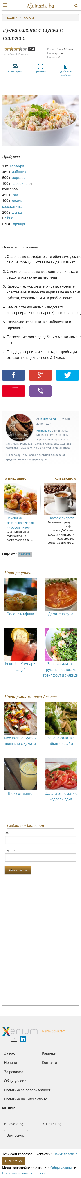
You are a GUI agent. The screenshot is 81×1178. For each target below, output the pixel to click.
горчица (18, 223)
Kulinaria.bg (48, 419)
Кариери (49, 1053)
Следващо (65, 478)
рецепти (11, 17)
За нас (9, 1053)
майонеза (19, 171)
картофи (17, 166)
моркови (18, 177)
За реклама (13, 1072)
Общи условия (61, 1167)
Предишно (15, 478)
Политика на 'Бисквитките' (26, 1099)
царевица (19, 183)
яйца (9, 217)
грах (15, 194)
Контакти (49, 1063)
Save (15, 387)
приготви (40, 71)
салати (29, 17)
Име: (9, 833)
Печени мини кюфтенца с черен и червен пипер (20, 522)
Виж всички (16, 1135)
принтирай (15, 71)
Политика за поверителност (23, 1173)
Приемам (14, 1160)
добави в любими (66, 73)
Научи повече (64, 1153)
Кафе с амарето (62, 517)
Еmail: (10, 850)
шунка (16, 212)
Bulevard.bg (13, 1124)
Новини (10, 1063)
